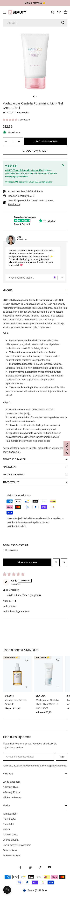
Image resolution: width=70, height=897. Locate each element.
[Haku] (63, 23)
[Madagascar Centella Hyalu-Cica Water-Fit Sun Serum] (48, 674)
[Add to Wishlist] (26, 660)
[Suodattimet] (56, 562)
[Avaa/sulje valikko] (5, 12)
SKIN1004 (8, 112)
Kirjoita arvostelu (27, 562)
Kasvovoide (23, 112)
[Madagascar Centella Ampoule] (17, 674)
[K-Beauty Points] (7, 890)
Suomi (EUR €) (36, 890)
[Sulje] (63, 165)
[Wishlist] (59, 12)
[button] (10, 119)
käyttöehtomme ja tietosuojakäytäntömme (44, 765)
